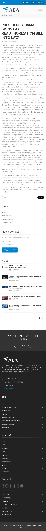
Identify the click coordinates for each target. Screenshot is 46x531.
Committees (6, 411)
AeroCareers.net (8, 424)
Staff (4, 404)
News (4, 212)
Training (5, 458)
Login (27, 2)
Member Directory (8, 417)
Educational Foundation (11, 421)
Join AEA (5, 501)
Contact (7, 250)
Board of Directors (9, 407)
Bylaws (4, 414)
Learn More (28, 372)
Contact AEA (6, 498)
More (42, 318)
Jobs (3, 451)
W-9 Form (5, 508)
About (4, 441)
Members (5, 448)
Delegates (5, 427)
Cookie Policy (6, 515)
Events (4, 455)
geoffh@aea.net (7, 245)
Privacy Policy (7, 511)
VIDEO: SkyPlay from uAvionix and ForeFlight (25, 296)
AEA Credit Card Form (9, 505)
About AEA (5, 494)
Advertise (5, 472)
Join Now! (21, 345)
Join (3, 445)
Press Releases (7, 219)
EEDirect (5, 468)
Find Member (39, 2)
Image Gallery (7, 223)
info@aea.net (8, 389)
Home (5, 15)
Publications (6, 462)
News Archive (6, 216)
